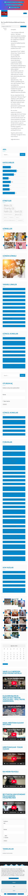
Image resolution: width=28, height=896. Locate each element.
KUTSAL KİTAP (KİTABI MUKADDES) (13, 499)
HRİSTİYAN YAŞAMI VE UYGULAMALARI (14, 503)
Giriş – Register (8, 318)
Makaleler (7, 182)
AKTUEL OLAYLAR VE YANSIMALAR (13, 476)
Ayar (14, 890)
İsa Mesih (20, 220)
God (18, 211)
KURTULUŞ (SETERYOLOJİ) (11, 507)
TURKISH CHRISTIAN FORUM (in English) (12, 489)
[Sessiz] (21, 688)
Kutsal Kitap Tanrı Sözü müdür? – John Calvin (14, 343)
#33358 (23, 26)
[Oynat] (4, 688)
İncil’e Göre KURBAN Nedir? (9, 220)
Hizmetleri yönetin (13, 878)
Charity (9, 208)
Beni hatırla (7, 401)
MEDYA (6, 296)
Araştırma (7, 167)
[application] (14, 683)
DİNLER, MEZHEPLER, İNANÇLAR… (13, 516)
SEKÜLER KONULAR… (10, 542)
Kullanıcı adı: (6, 822)
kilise (5, 217)
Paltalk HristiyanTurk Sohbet (14, 4)
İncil (17, 217)
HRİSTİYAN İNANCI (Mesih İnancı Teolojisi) (12, 512)
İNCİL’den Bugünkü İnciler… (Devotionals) (11, 468)
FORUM (6, 292)
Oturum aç (4, 404)
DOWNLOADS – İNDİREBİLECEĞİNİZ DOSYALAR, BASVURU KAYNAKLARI (13, 558)
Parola (4, 394)
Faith (8, 211)
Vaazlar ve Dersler (9, 193)
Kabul (14, 882)
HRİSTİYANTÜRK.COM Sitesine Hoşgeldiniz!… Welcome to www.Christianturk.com (12, 461)
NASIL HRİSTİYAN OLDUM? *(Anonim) (14, 355)
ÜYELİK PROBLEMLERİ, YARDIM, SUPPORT (12, 552)
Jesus (18, 214)
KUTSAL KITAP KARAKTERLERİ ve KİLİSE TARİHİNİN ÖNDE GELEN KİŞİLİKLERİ (14, 547)
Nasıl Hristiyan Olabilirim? (11, 326)
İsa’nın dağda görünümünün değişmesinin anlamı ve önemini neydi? (14, 366)
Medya (6, 185)
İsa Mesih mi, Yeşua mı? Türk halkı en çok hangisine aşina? (13, 590)
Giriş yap (5, 840)
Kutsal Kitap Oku (14, 7)
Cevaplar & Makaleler (10, 171)
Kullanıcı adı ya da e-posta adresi (11, 388)
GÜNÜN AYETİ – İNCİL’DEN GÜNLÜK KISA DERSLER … (13, 454)
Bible (8, 205)
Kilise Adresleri (8, 307)
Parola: (5, 829)
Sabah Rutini (8, 581)
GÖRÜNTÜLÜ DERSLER (10, 311)
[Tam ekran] (23, 688)
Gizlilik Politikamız (12, 894)
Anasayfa (7, 289)
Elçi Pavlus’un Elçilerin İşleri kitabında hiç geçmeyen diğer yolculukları (14, 577)
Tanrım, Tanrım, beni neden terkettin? (14, 585)
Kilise (6, 178)
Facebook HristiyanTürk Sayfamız (14, 2)
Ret (14, 886)
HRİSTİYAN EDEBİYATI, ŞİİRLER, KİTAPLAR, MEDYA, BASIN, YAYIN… (12, 537)
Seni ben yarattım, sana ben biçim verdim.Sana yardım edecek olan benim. (14, 360)
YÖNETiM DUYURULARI (10, 472)
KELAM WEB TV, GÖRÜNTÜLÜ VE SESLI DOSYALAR (14, 531)
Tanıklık (6, 189)
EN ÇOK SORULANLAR (10, 526)
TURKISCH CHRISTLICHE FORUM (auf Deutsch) (13, 495)
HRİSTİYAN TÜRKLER (10, 480)
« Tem (5, 664)
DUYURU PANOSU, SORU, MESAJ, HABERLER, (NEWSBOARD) (12, 448)
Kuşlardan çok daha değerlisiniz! (13, 338)
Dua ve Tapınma (9, 174)
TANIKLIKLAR (8, 303)
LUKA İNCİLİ (8, 351)
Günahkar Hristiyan (8, 214)
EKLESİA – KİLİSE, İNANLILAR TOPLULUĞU (11, 521)
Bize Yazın (21, 894)
